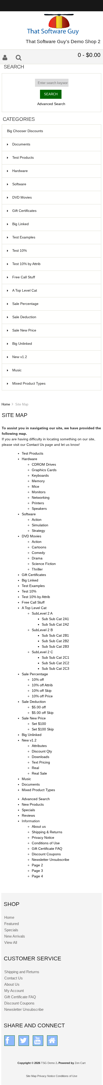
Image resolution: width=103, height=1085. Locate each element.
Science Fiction (44, 564)
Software (53, 184)
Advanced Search (51, 104)
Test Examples (53, 237)
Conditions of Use (46, 843)
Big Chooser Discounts (25, 131)
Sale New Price (53, 330)
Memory (38, 481)
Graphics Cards (44, 470)
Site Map (31, 1075)
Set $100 (39, 724)
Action (37, 520)
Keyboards (40, 475)
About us (39, 826)
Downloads (40, 757)
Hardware (53, 171)
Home (6, 404)
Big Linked (53, 224)
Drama (37, 558)
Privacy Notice (43, 838)
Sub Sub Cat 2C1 (55, 657)
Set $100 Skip (43, 729)
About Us (12, 984)
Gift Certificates (53, 211)
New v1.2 (53, 357)
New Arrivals (14, 936)
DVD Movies (53, 197)
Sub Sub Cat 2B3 (55, 646)
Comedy (38, 553)
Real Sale (39, 773)
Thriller (37, 569)
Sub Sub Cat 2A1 (55, 619)
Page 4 (37, 876)
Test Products (53, 157)
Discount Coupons (46, 854)
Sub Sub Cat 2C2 (55, 663)
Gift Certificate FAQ (47, 849)
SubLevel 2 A (42, 613)
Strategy (38, 531)
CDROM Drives (44, 464)
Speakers (39, 509)
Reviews (28, 815)
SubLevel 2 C (42, 652)
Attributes (39, 746)
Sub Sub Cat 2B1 (55, 635)
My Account (14, 990)
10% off (38, 680)
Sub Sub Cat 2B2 (55, 641)
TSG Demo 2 (49, 1062)
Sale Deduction (53, 317)
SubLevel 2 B (42, 630)
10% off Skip (42, 691)
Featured (11, 924)
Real (35, 768)
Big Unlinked (53, 344)
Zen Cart (80, 1062)
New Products (33, 804)
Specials (28, 810)
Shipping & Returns (47, 832)
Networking (41, 497)
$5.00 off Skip (43, 713)
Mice (35, 486)
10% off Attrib (42, 685)
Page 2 (37, 865)
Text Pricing (41, 762)
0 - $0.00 (89, 55)
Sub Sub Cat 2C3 (55, 669)
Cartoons (39, 547)
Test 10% (53, 251)
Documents (21, 144)
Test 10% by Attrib (53, 264)
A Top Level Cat (24, 290)
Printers (38, 503)
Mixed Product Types (53, 383)
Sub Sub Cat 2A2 (55, 624)
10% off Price (42, 696)
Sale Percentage (53, 304)
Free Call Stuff (53, 277)
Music (53, 370)
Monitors (39, 492)
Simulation (40, 525)
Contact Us (35, 445)
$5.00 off (39, 707)
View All (10, 942)
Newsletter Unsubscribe (50, 860)
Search (14, 66)
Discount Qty (42, 751)
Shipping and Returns (21, 972)
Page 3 (37, 871)
